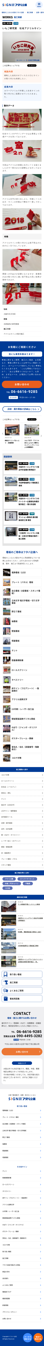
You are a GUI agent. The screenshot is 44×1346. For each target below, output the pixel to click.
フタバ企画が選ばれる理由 (11, 1265)
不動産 (27, 883)
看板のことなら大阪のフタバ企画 (13, 12)
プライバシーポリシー (9, 1312)
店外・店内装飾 (6, 829)
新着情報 (5, 1305)
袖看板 (4, 1144)
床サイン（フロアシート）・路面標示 (14, 1198)
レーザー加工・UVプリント (11, 841)
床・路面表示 (6, 853)
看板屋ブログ (6, 1292)
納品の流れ (6, 1272)
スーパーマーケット (27, 879)
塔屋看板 (5, 1157)
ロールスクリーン (7, 781)
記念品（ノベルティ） (9, 787)
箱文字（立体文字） (8, 805)
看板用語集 (15, 998)
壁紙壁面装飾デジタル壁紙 (11, 1218)
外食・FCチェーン (11, 883)
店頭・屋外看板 (6, 823)
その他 (7, 888)
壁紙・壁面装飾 (6, 847)
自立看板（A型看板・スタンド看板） (14, 1124)
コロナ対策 (5, 775)
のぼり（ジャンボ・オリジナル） (13, 1225)
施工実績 (30, 12)
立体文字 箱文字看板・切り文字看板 (14, 1130)
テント (3, 799)
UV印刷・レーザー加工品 (10, 1211)
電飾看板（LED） (8, 1110)
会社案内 (5, 1278)
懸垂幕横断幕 (6, 1178)
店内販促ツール (6, 817)
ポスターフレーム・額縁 (10, 1231)
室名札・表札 (6, 793)
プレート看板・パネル (9, 859)
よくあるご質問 (16, 990)
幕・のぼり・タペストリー (10, 835)
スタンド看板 (6, 865)
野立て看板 (6, 1137)
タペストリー (6, 1191)
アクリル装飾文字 (8, 1205)
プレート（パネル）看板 (10, 1117)
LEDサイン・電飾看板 (9, 811)
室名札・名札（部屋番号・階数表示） (14, 1238)
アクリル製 (9, 879)
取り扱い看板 (16, 974)
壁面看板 (5, 1151)
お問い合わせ (6, 1319)
